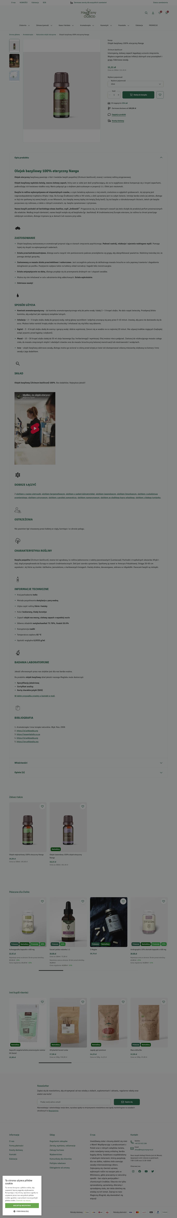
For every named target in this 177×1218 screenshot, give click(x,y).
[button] (22, 1211)
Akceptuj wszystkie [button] (22, 1205)
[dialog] (22, 1195)
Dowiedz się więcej (23, 1200)
